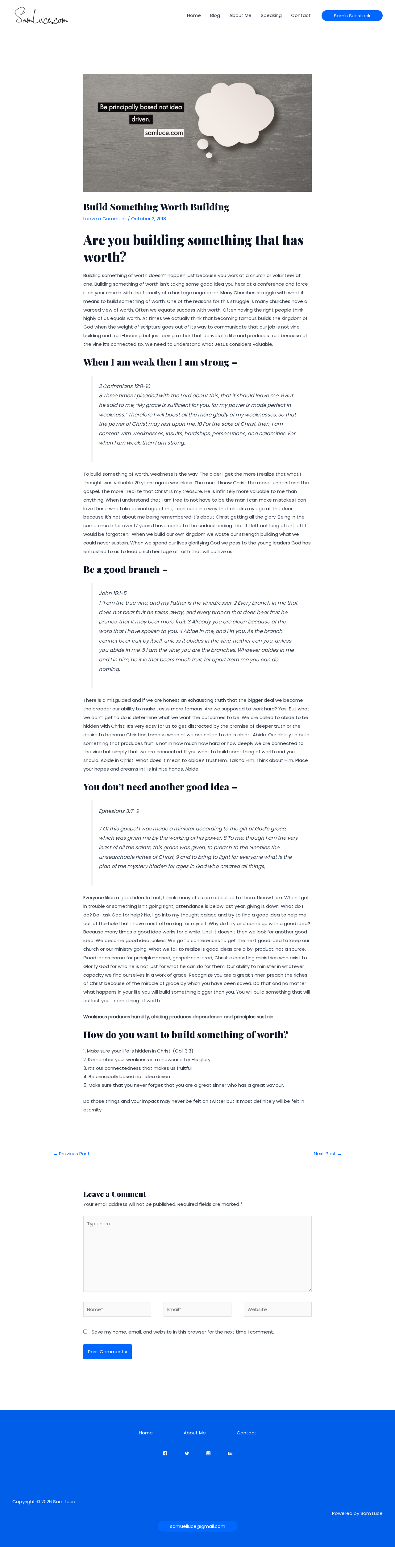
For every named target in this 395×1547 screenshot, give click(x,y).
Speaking (271, 15)
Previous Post (71, 1153)
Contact (301, 15)
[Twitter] (187, 1453)
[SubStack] (230, 1453)
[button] (352, 15)
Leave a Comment (105, 218)
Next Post (328, 1153)
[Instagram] (208, 1453)
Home (194, 15)
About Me (240, 15)
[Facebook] (165, 1453)
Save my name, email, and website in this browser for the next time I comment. (183, 1332)
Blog (215, 15)
